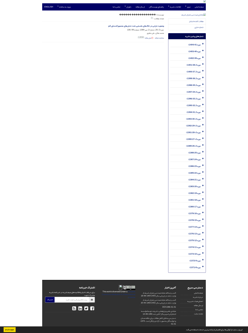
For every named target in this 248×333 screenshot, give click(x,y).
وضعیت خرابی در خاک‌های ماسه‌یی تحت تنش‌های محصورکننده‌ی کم (136, 26)
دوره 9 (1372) (195, 261)
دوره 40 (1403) (194, 51)
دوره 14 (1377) (194, 227)
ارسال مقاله (140, 7)
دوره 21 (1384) (194, 180)
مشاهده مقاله (159, 38)
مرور (188, 7)
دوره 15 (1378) (194, 220)
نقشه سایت (198, 314)
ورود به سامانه (64, 7)
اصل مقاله (145, 38)
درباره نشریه (198, 297)
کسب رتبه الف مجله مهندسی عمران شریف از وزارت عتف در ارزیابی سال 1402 (159, 301)
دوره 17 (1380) (194, 207)
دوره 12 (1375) (194, 240)
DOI (164, 307)
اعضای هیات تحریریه (195, 301)
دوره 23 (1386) (194, 166)
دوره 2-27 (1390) (193, 139)
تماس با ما (116, 7)
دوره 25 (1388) (194, 153)
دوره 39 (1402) (194, 58)
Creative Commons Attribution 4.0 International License (118, 294)
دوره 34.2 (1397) (194, 92)
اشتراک (50, 300)
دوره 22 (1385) (194, 173)
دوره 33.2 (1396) (194, 99)
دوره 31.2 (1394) (194, 112)
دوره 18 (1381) (194, 200)
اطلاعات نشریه (175, 7)
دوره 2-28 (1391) (193, 132)
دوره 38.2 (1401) (194, 65)
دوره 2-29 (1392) (193, 126)
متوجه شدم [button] (9, 329)
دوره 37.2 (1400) (194, 72)
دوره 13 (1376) (194, 234)
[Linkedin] (80, 308)
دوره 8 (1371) (195, 267)
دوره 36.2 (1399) (194, 78)
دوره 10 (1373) (194, 254)
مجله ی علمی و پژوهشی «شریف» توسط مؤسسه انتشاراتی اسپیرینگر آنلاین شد (158, 312)
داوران (128, 7)
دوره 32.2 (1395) (194, 105)
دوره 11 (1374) (194, 247)
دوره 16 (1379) (194, 213)
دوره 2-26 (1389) (193, 146)
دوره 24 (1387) (194, 159)
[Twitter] (86, 308)
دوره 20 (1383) (194, 186)
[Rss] (74, 308)
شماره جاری (199, 27)
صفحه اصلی (199, 7)
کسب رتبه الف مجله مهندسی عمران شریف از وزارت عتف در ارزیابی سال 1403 (159, 294)
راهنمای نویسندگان (156, 7)
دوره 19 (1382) (194, 193)
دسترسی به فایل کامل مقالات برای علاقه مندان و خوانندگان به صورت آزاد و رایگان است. (158, 319)
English (48, 7)
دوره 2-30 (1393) (193, 119)
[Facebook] (92, 308)
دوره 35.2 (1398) (194, 85)
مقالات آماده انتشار (196, 21)
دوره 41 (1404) (194, 45)
